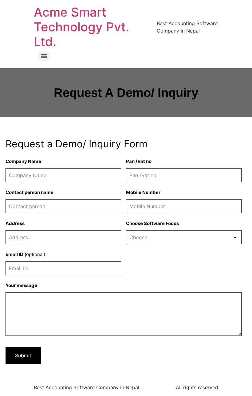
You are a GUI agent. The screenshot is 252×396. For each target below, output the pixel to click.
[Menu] (43, 56)
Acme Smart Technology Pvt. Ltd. (81, 27)
